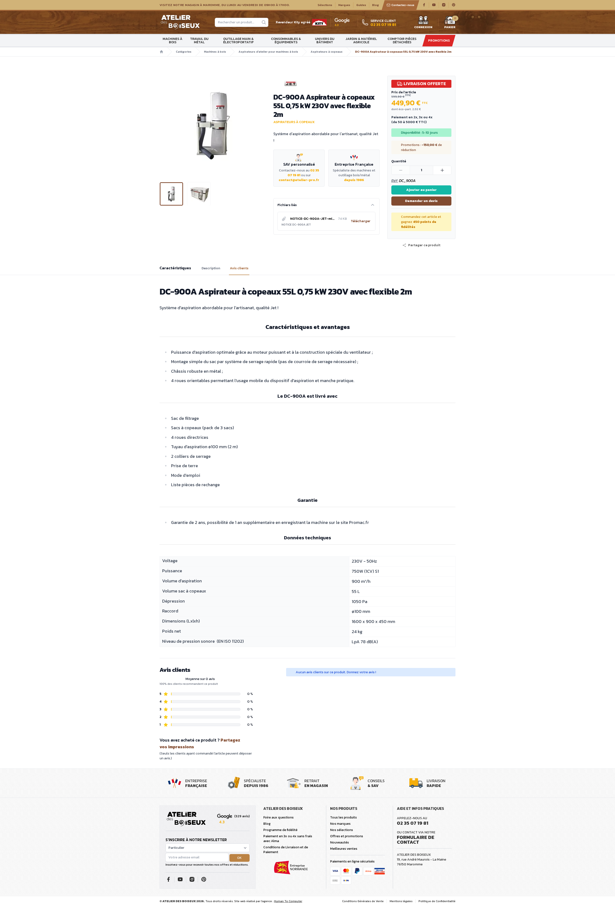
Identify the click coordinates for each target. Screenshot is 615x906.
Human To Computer (288, 901)
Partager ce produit (424, 245)
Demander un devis (421, 200)
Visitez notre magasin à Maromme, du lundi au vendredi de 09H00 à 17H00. (224, 5)
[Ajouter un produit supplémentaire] (442, 170)
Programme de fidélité (280, 829)
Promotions (439, 40)
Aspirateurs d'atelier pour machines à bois (268, 52)
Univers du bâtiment (324, 40)
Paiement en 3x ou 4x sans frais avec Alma (287, 838)
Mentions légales (401, 901)
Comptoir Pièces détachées (401, 40)
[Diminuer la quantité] (401, 170)
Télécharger (360, 221)
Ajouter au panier (421, 189)
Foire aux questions (278, 817)
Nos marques (340, 823)
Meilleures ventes (343, 848)
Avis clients (239, 268)
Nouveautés (339, 842)
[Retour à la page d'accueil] (186, 819)
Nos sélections (341, 829)
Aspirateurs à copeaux (327, 52)
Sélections (325, 5)
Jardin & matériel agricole (361, 40)
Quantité (398, 161)
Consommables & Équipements (286, 40)
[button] (164, 125)
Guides (361, 5)
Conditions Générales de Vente (363, 901)
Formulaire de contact (415, 840)
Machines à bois (172, 40)
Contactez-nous (402, 5)
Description (211, 268)
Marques (344, 5)
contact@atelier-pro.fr (299, 179)
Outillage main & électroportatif (238, 40)
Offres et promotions (346, 836)
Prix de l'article (403, 92)
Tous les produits (343, 817)
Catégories (183, 52)
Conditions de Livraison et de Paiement (285, 850)
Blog (375, 5)
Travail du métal (199, 40)
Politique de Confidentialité (436, 901)
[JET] (326, 83)
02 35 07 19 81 (412, 823)
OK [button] (239, 857)
